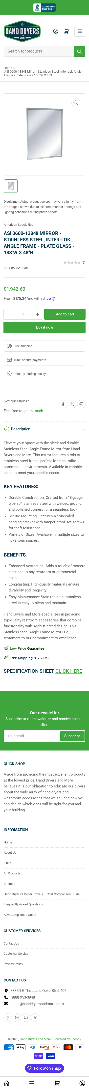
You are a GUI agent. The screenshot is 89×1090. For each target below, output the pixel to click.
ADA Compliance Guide (20, 915)
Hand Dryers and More (36, 1039)
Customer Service (16, 953)
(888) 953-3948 (23, 997)
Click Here (68, 671)
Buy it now (44, 327)
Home (8, 68)
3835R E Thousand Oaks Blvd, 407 (38, 990)
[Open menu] (79, 31)
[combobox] (44, 51)
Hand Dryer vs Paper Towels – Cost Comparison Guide (42, 894)
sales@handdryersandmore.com (37, 1004)
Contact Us (11, 943)
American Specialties (18, 224)
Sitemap (9, 884)
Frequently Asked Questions (23, 904)
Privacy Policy (13, 964)
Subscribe (72, 736)
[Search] (79, 51)
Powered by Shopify (67, 1039)
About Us (10, 852)
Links (7, 863)
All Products (12, 873)
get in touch (33, 411)
